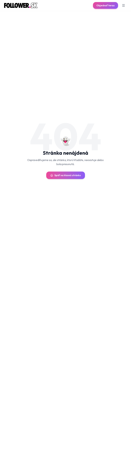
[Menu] (123, 5)
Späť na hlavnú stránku (67, 175)
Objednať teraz (105, 5)
